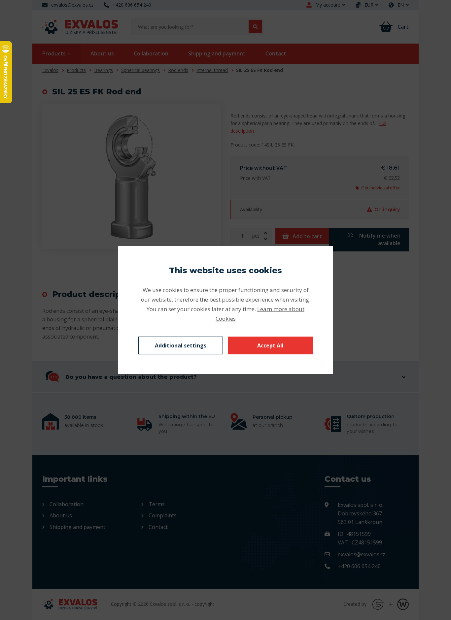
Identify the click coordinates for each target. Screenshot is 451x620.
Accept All (270, 345)
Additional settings (180, 345)
